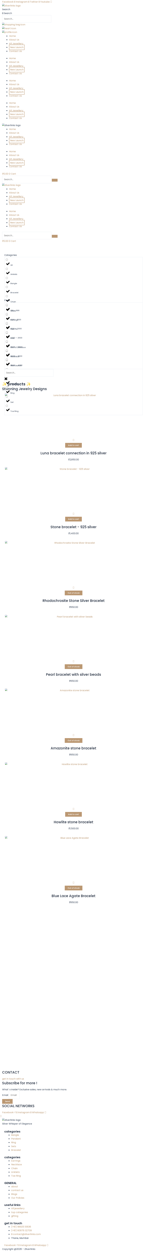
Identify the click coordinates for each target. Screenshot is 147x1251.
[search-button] (55, 180)
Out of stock (74, 593)
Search (6, 9)
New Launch (17, 47)
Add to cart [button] (73, 445)
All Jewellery (16, 43)
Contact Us (15, 51)
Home (12, 36)
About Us (14, 39)
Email (5, 1095)
